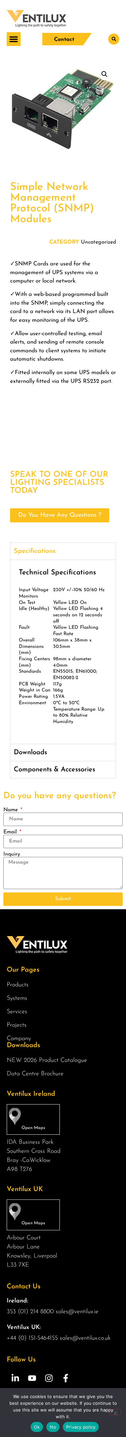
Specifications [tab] (34, 551)
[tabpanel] (63, 651)
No (53, 1427)
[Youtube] (32, 1378)
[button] (13, 39)
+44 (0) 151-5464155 (32, 1338)
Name (11, 810)
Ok (37, 1427)
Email (10, 832)
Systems (17, 998)
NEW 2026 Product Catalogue (47, 1061)
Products (18, 985)
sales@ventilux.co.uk (85, 1338)
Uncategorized (98, 242)
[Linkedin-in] (15, 1378)
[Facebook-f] (65, 1378)
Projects (17, 1025)
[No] (115, 1412)
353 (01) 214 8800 (30, 1312)
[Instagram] (48, 1378)
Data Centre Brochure (35, 1074)
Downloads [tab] (30, 752)
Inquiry (11, 854)
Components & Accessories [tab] (54, 769)
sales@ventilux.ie (77, 1312)
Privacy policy (81, 1427)
